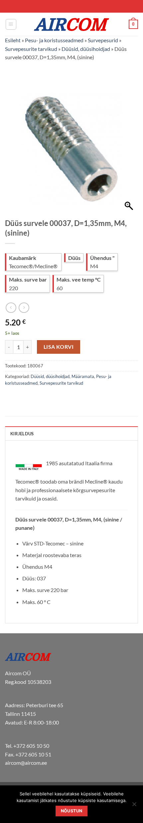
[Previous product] (24, 308)
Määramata (83, 376)
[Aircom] (71, 24)
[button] (11, 24)
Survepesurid (103, 40)
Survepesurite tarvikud (31, 49)
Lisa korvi (59, 347)
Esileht (13, 40)
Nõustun (71, 810)
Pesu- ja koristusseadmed (54, 40)
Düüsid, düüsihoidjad (86, 49)
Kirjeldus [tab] (22, 433)
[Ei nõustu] (134, 806)
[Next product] (11, 308)
